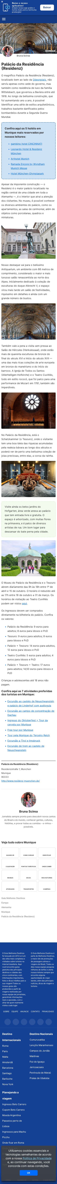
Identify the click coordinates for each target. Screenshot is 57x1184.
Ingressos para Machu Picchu (14, 1134)
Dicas (28, 878)
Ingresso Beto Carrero (14, 1104)
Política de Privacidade (37, 1158)
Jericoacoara (36, 1067)
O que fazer (10, 866)
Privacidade (48, 1011)
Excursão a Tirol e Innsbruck (23, 740)
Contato (35, 1011)
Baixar (47, 7)
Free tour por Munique (20, 729)
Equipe (15, 1011)
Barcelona (7, 1067)
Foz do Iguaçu (37, 1061)
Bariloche (7, 1078)
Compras (46, 889)
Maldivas (34, 1056)
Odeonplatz (39, 79)
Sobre (6, 1011)
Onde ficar (47, 855)
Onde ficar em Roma (13, 1142)
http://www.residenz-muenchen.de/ (20, 780)
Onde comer (46, 866)
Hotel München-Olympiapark (27, 173)
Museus (10, 878)
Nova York (7, 1084)
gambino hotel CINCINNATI (26, 143)
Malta (5, 1056)
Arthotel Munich (20, 158)
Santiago (7, 1073)
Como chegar (28, 855)
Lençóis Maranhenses (41, 1045)
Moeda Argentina (11, 1115)
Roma (5, 1045)
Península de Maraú (40, 1072)
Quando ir (10, 855)
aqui (24, 603)
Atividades (10, 889)
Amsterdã (7, 1062)
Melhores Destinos (43, 947)
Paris (5, 1051)
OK (28, 1172)
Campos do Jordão (40, 1050)
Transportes (28, 889)
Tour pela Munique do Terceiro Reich (28, 735)
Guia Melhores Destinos (29, 19)
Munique (50, 51)
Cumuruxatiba (37, 1039)
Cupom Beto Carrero (13, 1109)
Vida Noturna (46, 878)
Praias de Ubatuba (39, 1078)
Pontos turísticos (28, 866)
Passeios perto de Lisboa (12, 1123)
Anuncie (24, 1011)
